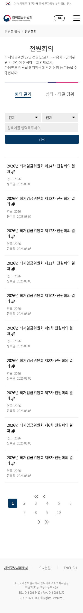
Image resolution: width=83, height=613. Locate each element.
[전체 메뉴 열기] (76, 18)
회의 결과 (23, 94)
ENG (59, 18)
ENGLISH (70, 567)
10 (59, 512)
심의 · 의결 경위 (60, 94)
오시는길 (45, 567)
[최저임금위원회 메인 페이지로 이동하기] (17, 18)
